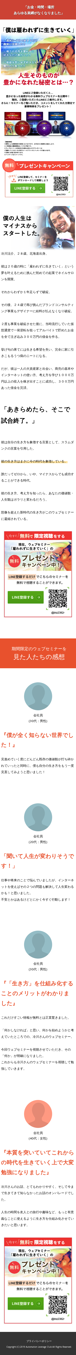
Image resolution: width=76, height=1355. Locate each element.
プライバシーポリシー (39, 1341)
